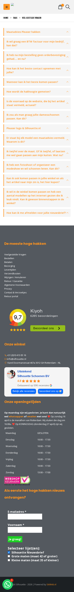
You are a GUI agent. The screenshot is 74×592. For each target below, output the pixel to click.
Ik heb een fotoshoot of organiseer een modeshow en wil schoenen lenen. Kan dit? (33, 166)
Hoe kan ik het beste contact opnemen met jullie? (34, 70)
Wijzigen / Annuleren (15, 277)
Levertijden (10, 269)
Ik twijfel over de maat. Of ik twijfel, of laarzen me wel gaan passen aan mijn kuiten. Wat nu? (36, 153)
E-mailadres (17, 512)
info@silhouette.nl (16, 358)
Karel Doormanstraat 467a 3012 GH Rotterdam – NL (34, 362)
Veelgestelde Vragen (15, 254)
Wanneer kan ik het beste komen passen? (32, 82)
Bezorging (9, 265)
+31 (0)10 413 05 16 (16, 355)
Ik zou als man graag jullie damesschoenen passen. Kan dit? (33, 116)
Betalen (8, 262)
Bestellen (9, 258)
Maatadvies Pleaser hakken (23, 31)
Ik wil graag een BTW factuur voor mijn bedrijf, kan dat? (35, 43)
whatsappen (16, 416)
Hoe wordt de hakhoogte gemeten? (29, 91)
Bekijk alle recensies (24, 391)
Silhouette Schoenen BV (33, 376)
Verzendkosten (12, 273)
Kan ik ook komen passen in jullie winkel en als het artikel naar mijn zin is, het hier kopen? (35, 180)
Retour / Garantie (13, 281)
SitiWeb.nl (51, 584)
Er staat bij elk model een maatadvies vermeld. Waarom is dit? (36, 139)
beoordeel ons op (49, 391)
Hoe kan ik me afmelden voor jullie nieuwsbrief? (36, 212)
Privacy (8, 288)
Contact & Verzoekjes (15, 292)
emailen (31, 416)
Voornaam (16, 525)
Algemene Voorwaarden (17, 284)
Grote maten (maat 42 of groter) (34, 556)
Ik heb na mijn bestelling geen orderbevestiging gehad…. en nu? (36, 56)
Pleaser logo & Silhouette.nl (24, 128)
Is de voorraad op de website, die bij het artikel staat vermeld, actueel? (36, 103)
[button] (6, 7)
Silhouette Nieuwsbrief (27, 552)
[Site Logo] (25, 7)
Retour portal (11, 296)
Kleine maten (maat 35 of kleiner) (35, 560)
